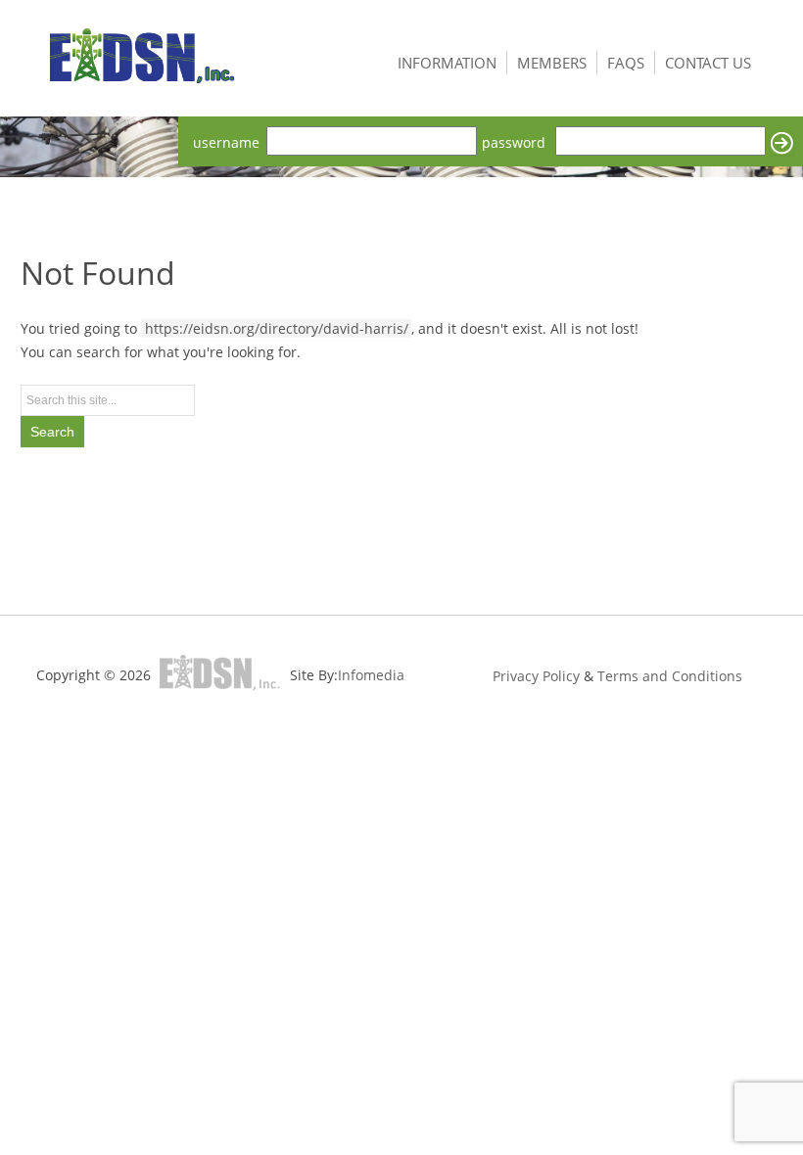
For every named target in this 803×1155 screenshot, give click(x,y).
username (226, 142)
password (513, 142)
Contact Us (708, 62)
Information (447, 62)
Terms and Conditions (669, 676)
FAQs (625, 62)
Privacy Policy (536, 676)
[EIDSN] (142, 60)
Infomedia (371, 675)
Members (552, 62)
